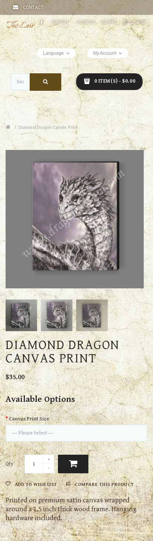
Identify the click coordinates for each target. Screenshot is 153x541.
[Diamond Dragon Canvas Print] (76, 217)
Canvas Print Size (29, 419)
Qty (9, 464)
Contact (33, 7)
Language (53, 53)
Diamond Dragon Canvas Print (48, 127)
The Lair (20, 25)
